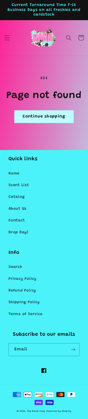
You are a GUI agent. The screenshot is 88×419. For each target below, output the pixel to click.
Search (15, 267)
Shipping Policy (24, 302)
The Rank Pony (36, 411)
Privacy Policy (23, 279)
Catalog (17, 197)
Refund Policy (22, 291)
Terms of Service (25, 314)
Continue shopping (44, 117)
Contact (17, 220)
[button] (7, 38)
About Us (17, 209)
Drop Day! (18, 232)
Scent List (19, 185)
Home (14, 174)
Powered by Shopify (58, 411)
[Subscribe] (73, 349)
